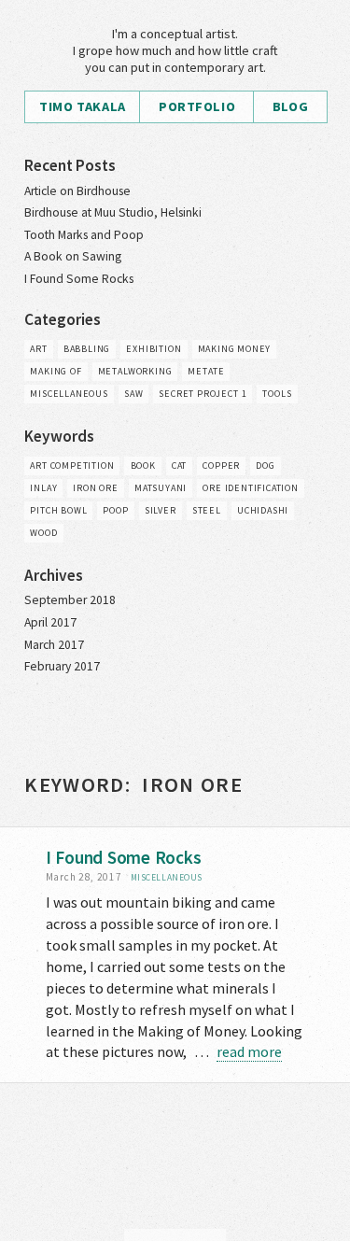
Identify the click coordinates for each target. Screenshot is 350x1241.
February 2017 (62, 666)
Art (38, 349)
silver (160, 510)
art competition (72, 465)
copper (221, 465)
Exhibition (153, 349)
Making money (235, 349)
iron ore (95, 488)
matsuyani (160, 488)
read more (249, 1051)
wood (43, 533)
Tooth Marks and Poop (84, 235)
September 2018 (70, 600)
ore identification (251, 488)
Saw (133, 394)
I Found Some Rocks (78, 279)
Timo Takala (82, 106)
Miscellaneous (68, 394)
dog (265, 465)
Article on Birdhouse (77, 191)
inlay (43, 488)
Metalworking (135, 371)
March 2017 (54, 645)
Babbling (86, 349)
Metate (206, 371)
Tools (276, 394)
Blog (290, 106)
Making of (55, 371)
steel (206, 510)
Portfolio (197, 106)
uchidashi (262, 510)
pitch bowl (58, 510)
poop (115, 510)
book (143, 465)
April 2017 (50, 622)
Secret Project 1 (202, 394)
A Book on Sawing (72, 256)
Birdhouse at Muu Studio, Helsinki (113, 212)
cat (179, 465)
